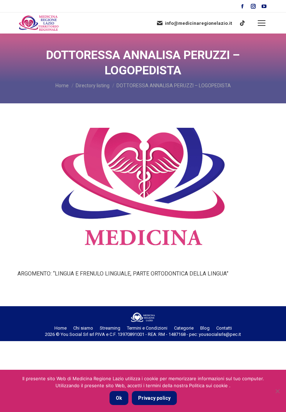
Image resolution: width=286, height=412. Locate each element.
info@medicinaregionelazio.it (198, 23)
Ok (119, 398)
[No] (277, 391)
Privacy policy (154, 398)
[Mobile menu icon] (262, 23)
